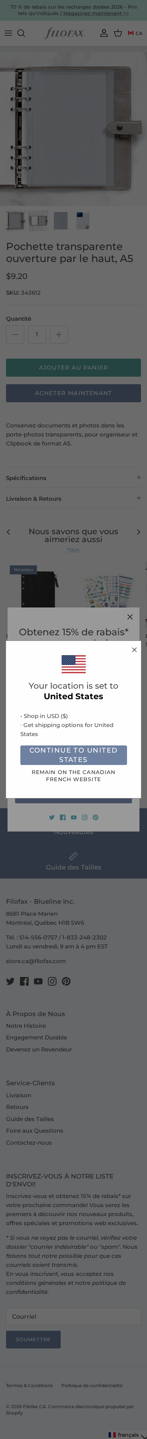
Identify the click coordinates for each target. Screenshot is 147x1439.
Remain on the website (74, 776)
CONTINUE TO (73, 755)
